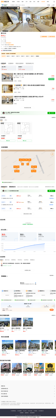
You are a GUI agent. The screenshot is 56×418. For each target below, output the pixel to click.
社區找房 (43, 1)
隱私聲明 (34, 417)
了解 (18, 7)
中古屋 (18, 1)
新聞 (48, 1)
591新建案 (19, 410)
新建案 (13, 1)
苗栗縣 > (16, 5)
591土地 (24, 410)
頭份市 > (19, 5)
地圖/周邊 (51, 275)
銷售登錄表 (49, 186)
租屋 (22, 1)
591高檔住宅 (41, 410)
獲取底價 (52, 79)
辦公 (34, 1)
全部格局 (53, 117)
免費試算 (51, 309)
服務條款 (26, 412)
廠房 (38, 1)
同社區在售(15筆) (27, 107)
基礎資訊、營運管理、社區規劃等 (10, 48)
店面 (30, 1)
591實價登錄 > (12, 5)
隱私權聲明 (32, 412)
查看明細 (51, 198)
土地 (26, 1)
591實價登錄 (13, 410)
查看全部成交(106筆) (28, 213)
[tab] (4, 187)
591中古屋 (30, 410)
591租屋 (35, 410)
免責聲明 (21, 412)
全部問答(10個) (28, 270)
